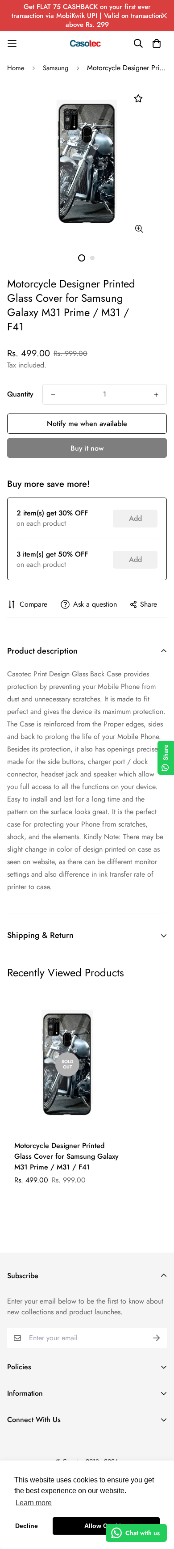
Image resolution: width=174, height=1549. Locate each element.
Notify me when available (87, 423)
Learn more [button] (34, 1503)
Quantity (20, 394)
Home (16, 68)
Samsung (56, 68)
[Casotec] (87, 43)
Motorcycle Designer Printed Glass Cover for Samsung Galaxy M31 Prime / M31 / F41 (66, 1156)
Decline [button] (26, 1525)
